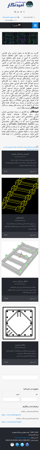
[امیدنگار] (20, 5)
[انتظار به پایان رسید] (20, 259)
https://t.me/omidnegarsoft (11, 414)
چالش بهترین (20, 345)
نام (37, 394)
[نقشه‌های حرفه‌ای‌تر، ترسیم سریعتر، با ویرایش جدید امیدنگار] (20, 196)
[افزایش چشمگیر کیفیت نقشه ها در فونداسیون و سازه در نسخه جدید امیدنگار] (20, 148)
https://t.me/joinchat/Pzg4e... (12, 421)
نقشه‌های (20, 218)
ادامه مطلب (33, 171)
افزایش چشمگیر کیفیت (20, 154)
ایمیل (17, 394)
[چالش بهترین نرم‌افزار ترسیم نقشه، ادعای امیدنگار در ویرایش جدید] (20, 323)
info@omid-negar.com (10, 17)
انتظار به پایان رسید (20, 281)
